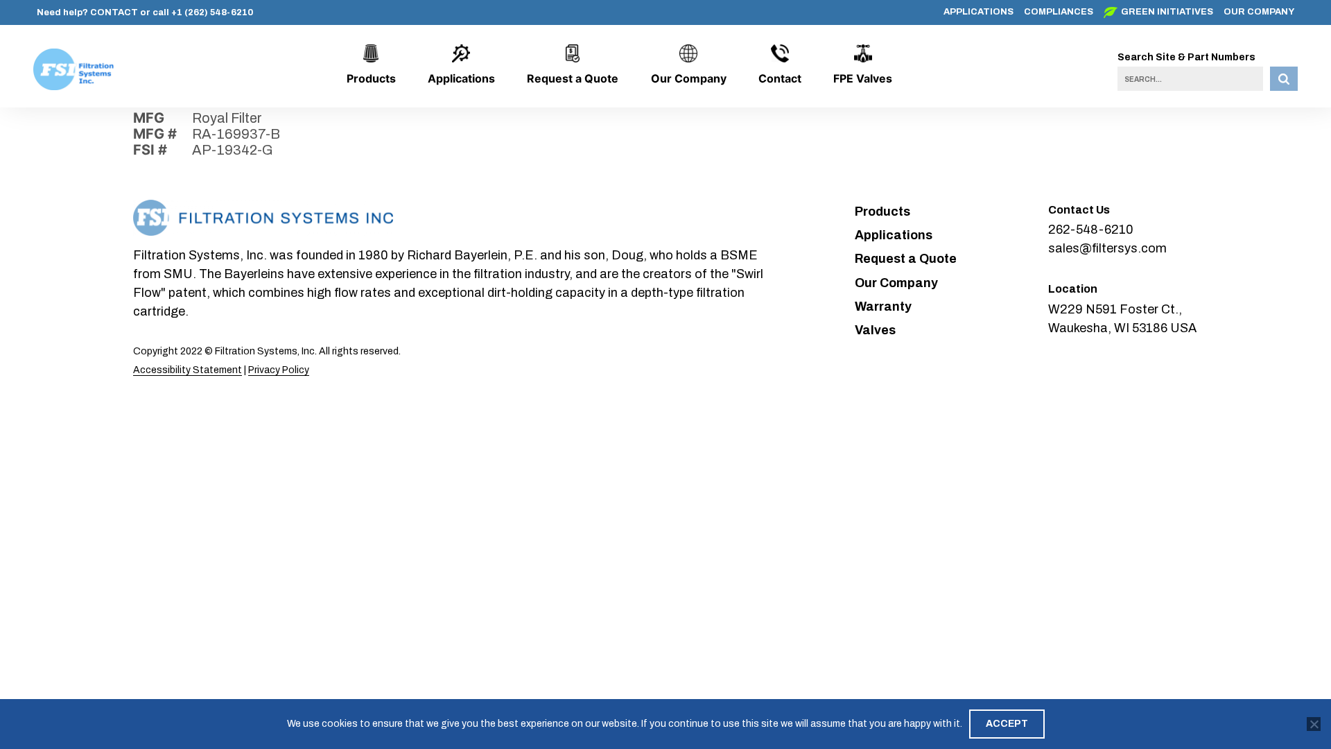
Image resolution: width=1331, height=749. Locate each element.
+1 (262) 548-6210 (212, 12)
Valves (875, 330)
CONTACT (114, 12)
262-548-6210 (1090, 229)
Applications (978, 12)
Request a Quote (572, 78)
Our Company (1259, 12)
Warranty (883, 306)
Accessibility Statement (187, 370)
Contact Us (1079, 210)
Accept (1007, 723)
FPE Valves (862, 78)
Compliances (1058, 12)
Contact (779, 78)
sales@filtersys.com (1107, 248)
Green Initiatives (1167, 12)
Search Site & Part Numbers (1186, 57)
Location (1072, 289)
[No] (1314, 724)
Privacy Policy (278, 370)
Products (371, 78)
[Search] (1284, 79)
